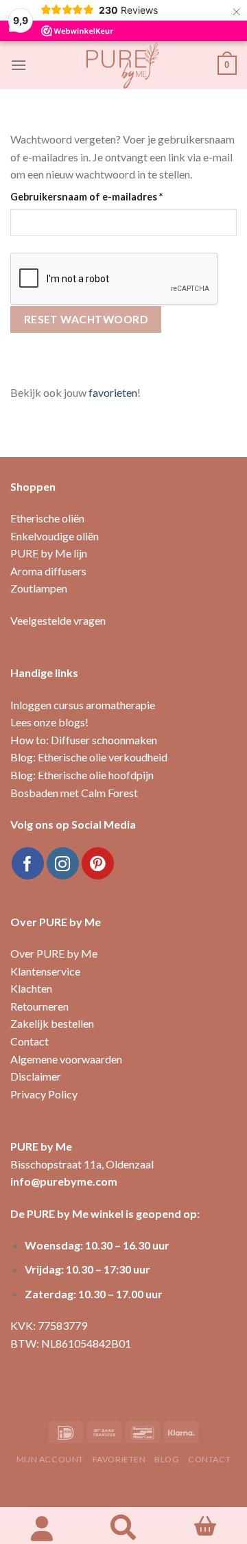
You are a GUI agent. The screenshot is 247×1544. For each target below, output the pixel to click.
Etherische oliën (47, 518)
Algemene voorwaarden (66, 1058)
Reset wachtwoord (86, 319)
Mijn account (50, 1459)
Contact (29, 1041)
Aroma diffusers (48, 570)
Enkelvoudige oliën (54, 535)
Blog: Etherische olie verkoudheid (88, 756)
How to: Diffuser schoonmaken (83, 739)
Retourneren (39, 1006)
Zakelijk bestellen (52, 1023)
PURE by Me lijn (48, 553)
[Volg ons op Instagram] (63, 863)
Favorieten (119, 1459)
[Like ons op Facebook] (28, 863)
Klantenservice (45, 971)
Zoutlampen (38, 588)
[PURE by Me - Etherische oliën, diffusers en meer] (123, 65)
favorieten (113, 392)
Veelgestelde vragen (58, 620)
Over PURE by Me (53, 953)
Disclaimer (35, 1076)
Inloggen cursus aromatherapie (82, 704)
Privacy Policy (44, 1094)
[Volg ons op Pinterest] (98, 863)
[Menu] (18, 65)
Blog (166, 1459)
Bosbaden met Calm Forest (74, 792)
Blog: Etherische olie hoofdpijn (82, 774)
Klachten (31, 988)
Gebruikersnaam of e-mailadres (103, 196)
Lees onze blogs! (49, 721)
